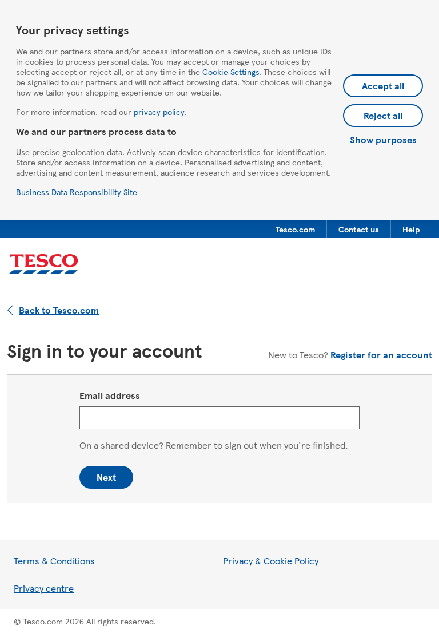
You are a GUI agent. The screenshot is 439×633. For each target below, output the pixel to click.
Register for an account (381, 354)
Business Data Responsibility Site (76, 191)
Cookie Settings (230, 71)
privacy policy (159, 111)
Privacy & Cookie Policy (270, 560)
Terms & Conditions (54, 560)
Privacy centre (44, 588)
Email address (109, 395)
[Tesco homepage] (43, 264)
